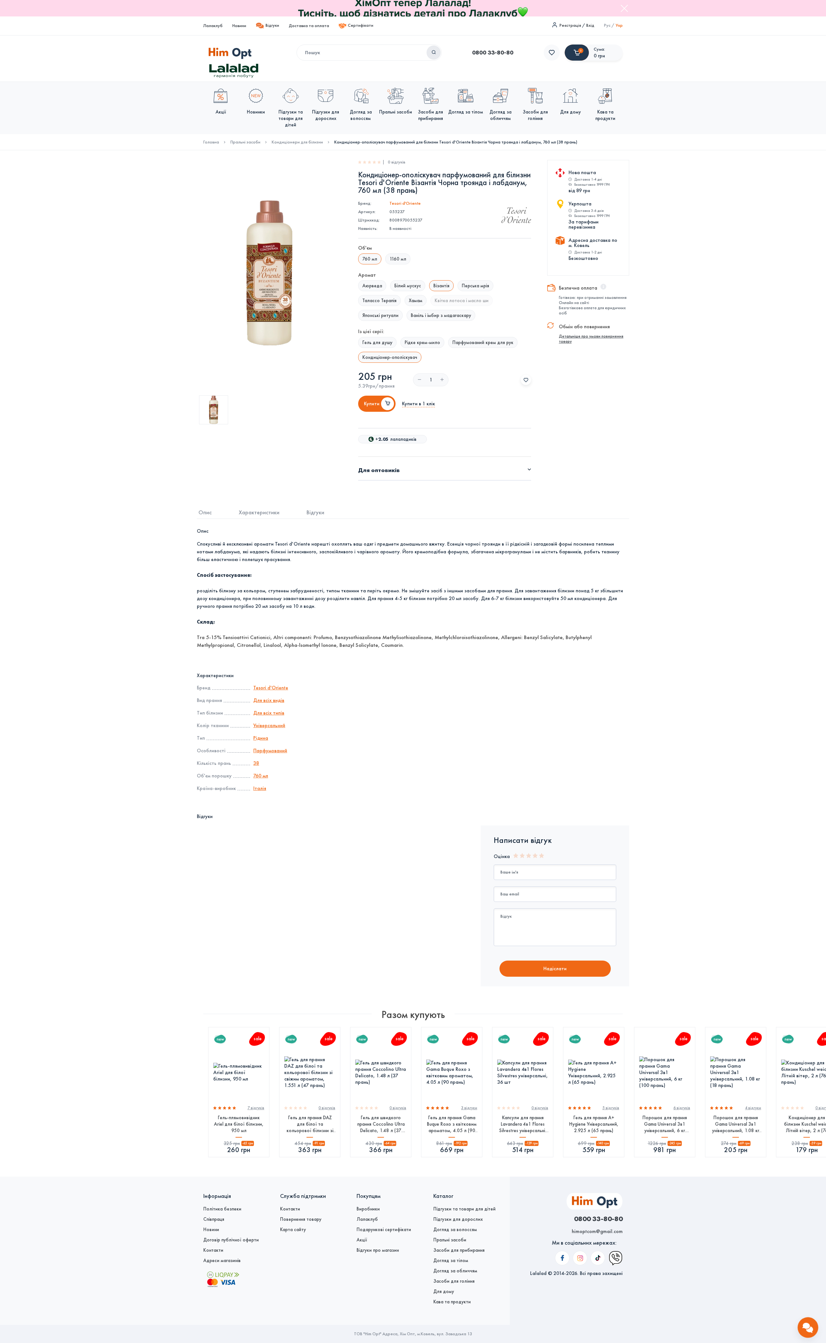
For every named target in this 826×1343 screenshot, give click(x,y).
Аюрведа (372, 286)
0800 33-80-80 (492, 52)
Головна (211, 142)
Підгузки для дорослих (458, 1219)
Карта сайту (293, 1229)
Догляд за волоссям (455, 1229)
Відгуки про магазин (378, 1250)
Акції (362, 1240)
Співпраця (213, 1219)
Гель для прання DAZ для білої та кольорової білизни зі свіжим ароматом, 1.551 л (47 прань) (310, 1124)
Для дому (443, 1291)
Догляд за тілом (450, 1260)
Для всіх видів (268, 700)
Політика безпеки (222, 1209)
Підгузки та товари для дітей (464, 1209)
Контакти (213, 1250)
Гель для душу (377, 342)
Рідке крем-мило (422, 342)
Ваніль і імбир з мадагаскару (441, 315)
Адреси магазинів (222, 1260)
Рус (607, 25)
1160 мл (397, 259)
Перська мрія (475, 286)
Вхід (590, 25)
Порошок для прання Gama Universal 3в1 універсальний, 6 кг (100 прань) (664, 1124)
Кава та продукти (452, 1302)
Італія (259, 788)
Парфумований (270, 750)
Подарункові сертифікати (384, 1229)
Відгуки (272, 25)
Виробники (368, 1209)
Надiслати (555, 968)
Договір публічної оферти (231, 1240)
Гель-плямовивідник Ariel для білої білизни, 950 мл (239, 1124)
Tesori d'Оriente (405, 203)
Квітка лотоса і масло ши (462, 300)
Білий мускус (407, 286)
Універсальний (269, 725)
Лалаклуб (213, 25)
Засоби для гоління (454, 1281)
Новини (239, 25)
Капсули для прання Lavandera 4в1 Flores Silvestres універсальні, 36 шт (523, 1124)
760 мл (260, 776)
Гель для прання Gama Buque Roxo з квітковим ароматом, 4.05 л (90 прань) (452, 1124)
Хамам (415, 300)
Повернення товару (300, 1219)
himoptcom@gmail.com (597, 1231)
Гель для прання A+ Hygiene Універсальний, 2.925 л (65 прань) (594, 1124)
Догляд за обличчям (455, 1271)
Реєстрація (570, 25)
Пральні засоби (245, 142)
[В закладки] (526, 380)
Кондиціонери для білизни (297, 142)
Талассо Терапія (379, 300)
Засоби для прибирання (459, 1250)
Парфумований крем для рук (482, 342)
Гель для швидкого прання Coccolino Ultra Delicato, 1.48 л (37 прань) (381, 1124)
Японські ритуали (380, 315)
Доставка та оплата (309, 25)
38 (256, 763)
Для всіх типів (268, 713)
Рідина (260, 738)
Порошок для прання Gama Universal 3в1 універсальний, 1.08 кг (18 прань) (735, 1124)
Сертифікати (360, 25)
